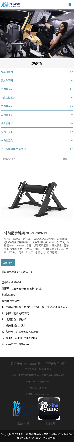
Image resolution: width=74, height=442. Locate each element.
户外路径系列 (8, 97)
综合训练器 (7, 123)
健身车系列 (7, 80)
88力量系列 (7, 140)
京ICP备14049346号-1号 (30, 438)
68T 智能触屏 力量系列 (13, 149)
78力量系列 (7, 132)
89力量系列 (7, 106)
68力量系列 (7, 89)
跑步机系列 (7, 72)
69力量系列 (7, 114)
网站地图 (52, 438)
